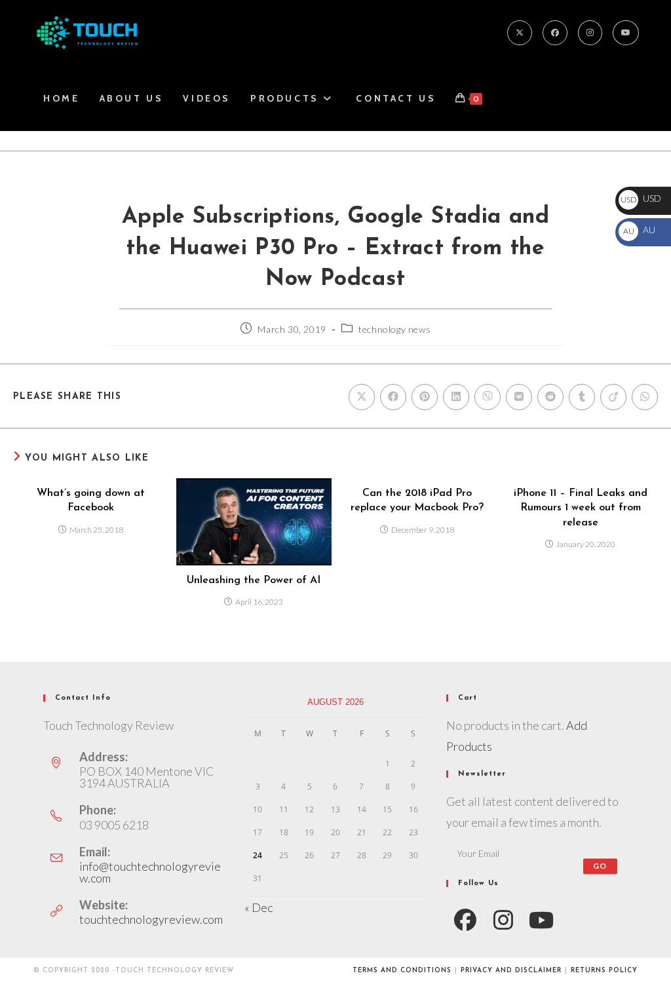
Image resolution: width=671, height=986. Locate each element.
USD (641, 198)
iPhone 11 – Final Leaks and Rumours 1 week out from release (580, 508)
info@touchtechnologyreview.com (150, 872)
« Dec (258, 907)
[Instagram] (590, 32)
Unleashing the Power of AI (253, 580)
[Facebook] (555, 32)
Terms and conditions (402, 970)
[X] (519, 32)
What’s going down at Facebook (91, 500)
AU (639, 229)
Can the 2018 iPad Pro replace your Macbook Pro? (417, 500)
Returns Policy (604, 970)
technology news (394, 329)
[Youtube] (626, 32)
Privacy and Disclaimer (511, 970)
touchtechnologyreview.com (151, 919)
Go (600, 866)
